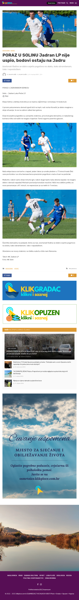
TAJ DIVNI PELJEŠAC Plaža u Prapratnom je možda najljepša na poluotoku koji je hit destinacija (40, 372)
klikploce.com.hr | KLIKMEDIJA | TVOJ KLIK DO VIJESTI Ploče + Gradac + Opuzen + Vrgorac (45, 594)
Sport (13, 50)
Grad (20, 575)
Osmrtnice (51, 3)
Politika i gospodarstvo (33, 578)
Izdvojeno (6, 50)
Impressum (47, 590)
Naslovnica (12, 575)
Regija (69, 575)
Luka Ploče (50, 575)
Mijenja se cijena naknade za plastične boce (27, 381)
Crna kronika (50, 578)
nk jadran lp (73, 268)
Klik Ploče (12, 74)
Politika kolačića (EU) (35, 590)
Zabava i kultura (31, 575)
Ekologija (61, 575)
